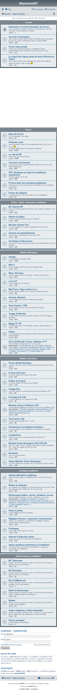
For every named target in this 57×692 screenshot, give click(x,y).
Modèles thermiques (28, 252)
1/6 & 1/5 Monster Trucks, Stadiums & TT (28, 341)
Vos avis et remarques (19, 37)
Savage (12, 257)
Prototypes (14, 528)
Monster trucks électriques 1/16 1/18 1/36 (28, 443)
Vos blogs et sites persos (20, 241)
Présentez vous (16, 142)
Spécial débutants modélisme (23, 475)
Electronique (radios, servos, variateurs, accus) (31, 495)
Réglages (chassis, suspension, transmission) (30, 519)
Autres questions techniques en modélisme (29, 545)
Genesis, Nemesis (17, 297)
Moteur (12, 600)
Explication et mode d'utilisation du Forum (29, 27)
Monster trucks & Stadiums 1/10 (24, 405)
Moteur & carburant (18, 485)
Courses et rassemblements (22, 233)
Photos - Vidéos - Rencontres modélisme (28, 202)
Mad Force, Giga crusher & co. (23, 289)
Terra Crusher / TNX (18, 305)
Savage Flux (14, 389)
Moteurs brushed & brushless (44, 503)
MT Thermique (15, 560)
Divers (28, 130)
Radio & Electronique (19, 590)
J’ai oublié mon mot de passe (11, 645)
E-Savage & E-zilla (17, 397)
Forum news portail (18, 47)
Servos (42, 499)
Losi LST (13, 281)
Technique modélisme (28, 471)
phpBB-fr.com (32, 686)
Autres (12, 332)
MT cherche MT (16, 207)
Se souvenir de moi (41, 645)
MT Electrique (15, 570)
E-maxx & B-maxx (17, 373)
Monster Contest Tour (19, 225)
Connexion (6, 631)
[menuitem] (8, 9)
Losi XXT (40, 411)
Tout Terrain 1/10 (16, 419)
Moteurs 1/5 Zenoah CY (19, 351)
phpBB (21, 683)
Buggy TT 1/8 (15, 323)
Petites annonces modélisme (28, 556)
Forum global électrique (20, 363)
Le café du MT (15, 154)
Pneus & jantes (16, 510)
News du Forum (16, 134)
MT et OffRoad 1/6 (17, 580)
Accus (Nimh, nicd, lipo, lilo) (41, 501)
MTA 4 (11, 265)
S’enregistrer (20, 631)
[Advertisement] (28, 98)
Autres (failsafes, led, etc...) (21, 504)
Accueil (28, 22)
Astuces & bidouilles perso (21, 537)
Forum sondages (17, 620)
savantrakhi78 (19, 673)
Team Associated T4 (26, 411)
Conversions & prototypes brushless (26, 427)
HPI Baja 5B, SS (27, 345)
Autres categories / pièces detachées (26, 610)
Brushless (13, 453)
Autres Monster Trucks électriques (25, 461)
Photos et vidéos (16, 217)
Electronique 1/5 (37, 351)
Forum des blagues (18, 193)
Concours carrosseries (19, 162)
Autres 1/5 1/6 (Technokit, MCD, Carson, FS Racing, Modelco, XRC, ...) (31, 348)
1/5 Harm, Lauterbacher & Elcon (32, 347)
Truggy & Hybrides (17, 313)
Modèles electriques (28, 358)
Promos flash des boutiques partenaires (27, 183)
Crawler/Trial (15, 435)
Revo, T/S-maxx (16, 273)
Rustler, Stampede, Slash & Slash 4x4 (35, 409)
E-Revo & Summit (17, 381)
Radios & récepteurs (29, 499)
